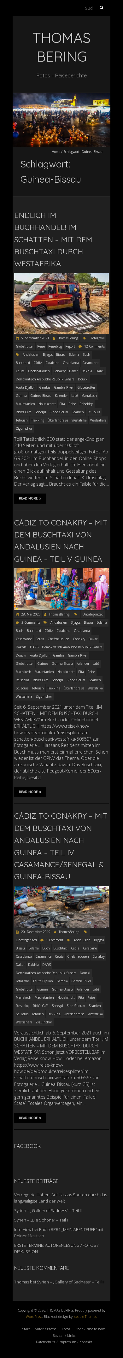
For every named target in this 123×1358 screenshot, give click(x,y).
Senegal (40, 412)
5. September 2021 (34, 338)
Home (56, 151)
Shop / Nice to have (90, 1328)
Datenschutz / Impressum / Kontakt (64, 1341)
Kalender (61, 395)
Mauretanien (25, 404)
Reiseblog (55, 346)
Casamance (90, 363)
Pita (62, 404)
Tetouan (22, 420)
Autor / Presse (45, 1328)
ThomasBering (67, 338)
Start (26, 1328)
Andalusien (31, 354)
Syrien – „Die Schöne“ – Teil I (41, 1220)
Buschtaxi (23, 363)
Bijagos (48, 354)
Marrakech (89, 395)
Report (70, 346)
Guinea (21, 395)
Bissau (60, 354)
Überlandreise (58, 420)
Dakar (73, 371)
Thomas (21, 1282)
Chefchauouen (39, 371)
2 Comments (30, 622)
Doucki (83, 379)
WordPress (34, 1316)
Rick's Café (23, 412)
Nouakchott (47, 404)
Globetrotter (25, 346)
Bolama (74, 354)
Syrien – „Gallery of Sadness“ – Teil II (48, 1210)
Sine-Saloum (59, 412)
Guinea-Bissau (40, 395)
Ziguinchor (24, 428)
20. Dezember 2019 (35, 932)
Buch (86, 354)
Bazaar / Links (64, 1335)
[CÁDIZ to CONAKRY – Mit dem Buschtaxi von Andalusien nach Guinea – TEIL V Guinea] (61, 571)
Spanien (78, 412)
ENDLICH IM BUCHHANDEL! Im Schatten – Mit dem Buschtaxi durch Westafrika (53, 239)
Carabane (52, 363)
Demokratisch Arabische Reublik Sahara (45, 379)
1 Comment (54, 940)
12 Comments (94, 346)
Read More (28, 498)
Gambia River (64, 387)
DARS (100, 371)
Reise (41, 346)
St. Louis (93, 412)
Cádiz (37, 363)
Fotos (66, 1328)
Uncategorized (92, 614)
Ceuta (20, 371)
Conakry (59, 371)
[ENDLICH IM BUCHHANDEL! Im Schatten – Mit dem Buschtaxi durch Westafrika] (61, 276)
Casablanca (71, 363)
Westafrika (79, 420)
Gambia (44, 387)
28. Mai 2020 (30, 614)
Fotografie (98, 338)
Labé (74, 395)
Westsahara (98, 420)
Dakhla (86, 371)
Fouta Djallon (26, 387)
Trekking (37, 420)
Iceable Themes (85, 1316)
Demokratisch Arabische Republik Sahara (72, 647)
